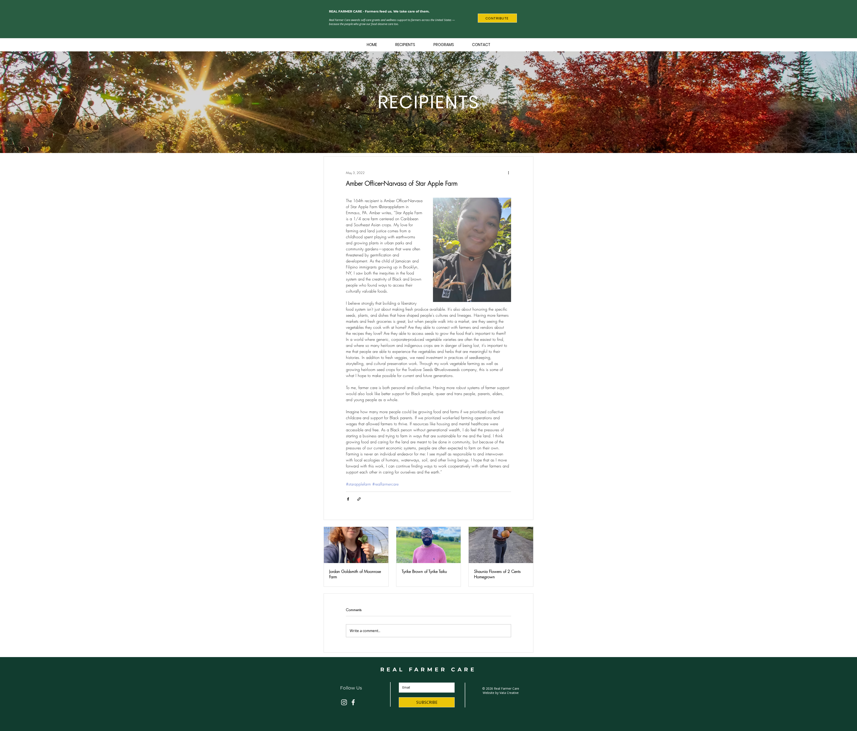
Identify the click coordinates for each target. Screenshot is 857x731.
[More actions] (508, 172)
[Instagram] (344, 702)
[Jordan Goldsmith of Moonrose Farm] (356, 545)
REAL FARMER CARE (428, 669)
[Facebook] (353, 702)
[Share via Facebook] (348, 499)
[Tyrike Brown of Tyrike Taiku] (428, 545)
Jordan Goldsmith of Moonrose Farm (355, 574)
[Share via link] (359, 499)
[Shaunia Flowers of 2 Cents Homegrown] (501, 545)
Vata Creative (509, 693)
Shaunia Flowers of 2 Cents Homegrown (497, 574)
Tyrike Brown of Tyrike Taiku (424, 571)
